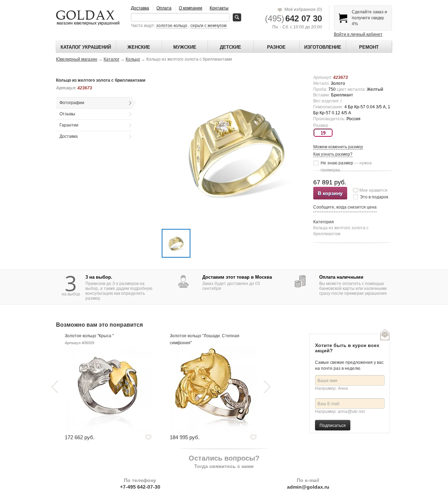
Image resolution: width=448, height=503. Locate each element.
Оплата (164, 8)
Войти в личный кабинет (358, 34)
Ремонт (369, 47)
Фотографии (71, 102)
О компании (190, 8)
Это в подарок (374, 197)
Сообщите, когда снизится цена (345, 207)
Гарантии (68, 125)
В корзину (330, 193)
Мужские (184, 47)
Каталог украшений (86, 47)
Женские (138, 47)
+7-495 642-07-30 (140, 487)
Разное (276, 47)
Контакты (219, 8)
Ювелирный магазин (76, 59)
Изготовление (322, 47)
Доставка (140, 8)
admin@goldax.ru (308, 487)
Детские (230, 47)
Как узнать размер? (332, 154)
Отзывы (67, 113)
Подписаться (333, 425)
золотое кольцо (171, 25)
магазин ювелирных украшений (88, 23)
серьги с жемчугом (208, 25)
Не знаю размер (346, 164)
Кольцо (133, 59)
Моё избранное (302, 9)
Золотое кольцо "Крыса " (89, 335)
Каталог (111, 59)
